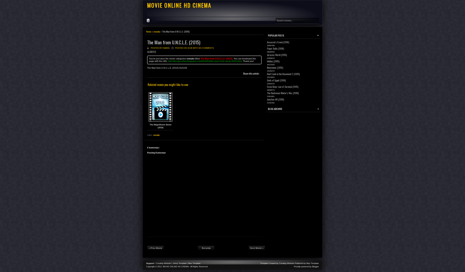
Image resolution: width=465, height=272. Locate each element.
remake (156, 31)
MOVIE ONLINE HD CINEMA (179, 5)
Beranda (206, 248)
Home (148, 31)
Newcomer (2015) (275, 67)
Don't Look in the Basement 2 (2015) (283, 74)
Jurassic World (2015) (277, 55)
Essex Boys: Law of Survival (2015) (282, 86)
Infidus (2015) (273, 61)
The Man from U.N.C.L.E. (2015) (173, 42)
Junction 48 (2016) (275, 99)
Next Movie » (257, 248)
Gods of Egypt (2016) (276, 80)
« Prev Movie (155, 248)
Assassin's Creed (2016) (278, 42)
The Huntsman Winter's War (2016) (283, 93)
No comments (206, 48)
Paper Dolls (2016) (275, 48)
